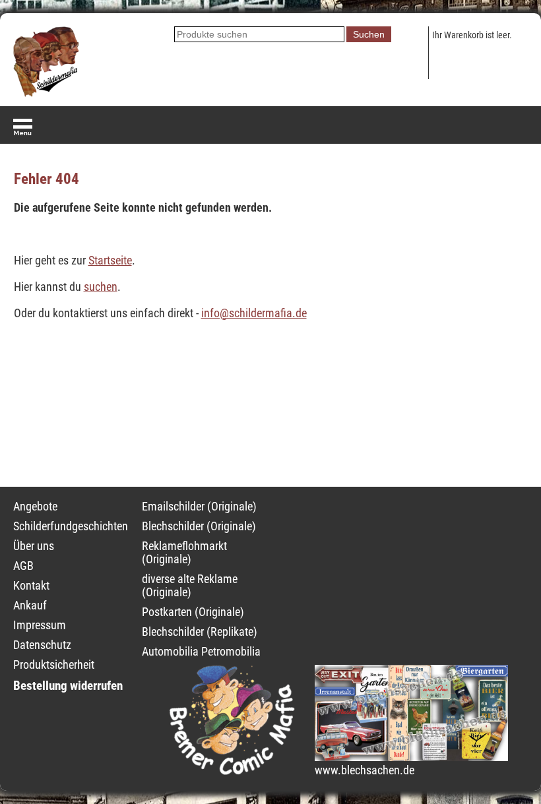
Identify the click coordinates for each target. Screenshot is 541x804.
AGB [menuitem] (23, 565)
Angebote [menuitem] (35, 506)
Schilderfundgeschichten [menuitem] (70, 526)
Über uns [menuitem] (33, 546)
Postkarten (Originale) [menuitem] (193, 612)
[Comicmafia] (232, 771)
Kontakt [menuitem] (31, 585)
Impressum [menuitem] (39, 625)
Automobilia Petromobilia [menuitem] (201, 651)
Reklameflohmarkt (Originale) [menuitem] (184, 553)
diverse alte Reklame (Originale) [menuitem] (190, 585)
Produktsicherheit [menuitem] (53, 664)
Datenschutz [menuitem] (42, 645)
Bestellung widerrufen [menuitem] (68, 685)
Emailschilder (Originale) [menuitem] (199, 506)
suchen (100, 287)
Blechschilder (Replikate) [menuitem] (199, 631)
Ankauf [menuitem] (30, 605)
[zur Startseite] (46, 93)
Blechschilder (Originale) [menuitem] (199, 526)
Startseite (110, 260)
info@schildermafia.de (254, 313)
